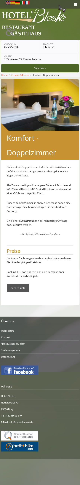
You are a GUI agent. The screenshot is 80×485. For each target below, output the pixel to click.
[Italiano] (22, 2)
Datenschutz (8, 356)
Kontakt (5, 337)
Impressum (7, 330)
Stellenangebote (10, 350)
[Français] (27, 2)
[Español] (12, 2)
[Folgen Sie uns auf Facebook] (19, 374)
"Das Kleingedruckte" (13, 343)
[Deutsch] (17, 2)
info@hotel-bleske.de (21, 422)
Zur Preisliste (18, 288)
